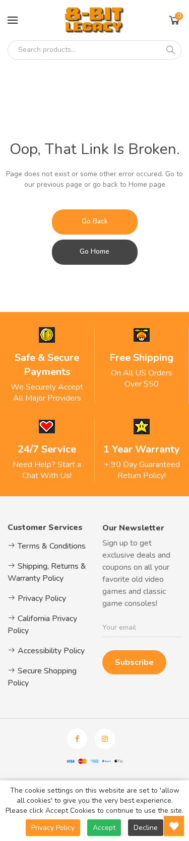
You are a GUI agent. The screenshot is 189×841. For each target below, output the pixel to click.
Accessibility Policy (50, 650)
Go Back (95, 221)
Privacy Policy (41, 598)
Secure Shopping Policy (42, 677)
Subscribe (134, 662)
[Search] (170, 49)
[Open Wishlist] (174, 826)
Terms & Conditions (51, 546)
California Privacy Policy (42, 624)
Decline (146, 827)
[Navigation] (13, 20)
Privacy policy (53, 827)
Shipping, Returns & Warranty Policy (47, 572)
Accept (104, 827)
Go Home (94, 251)
